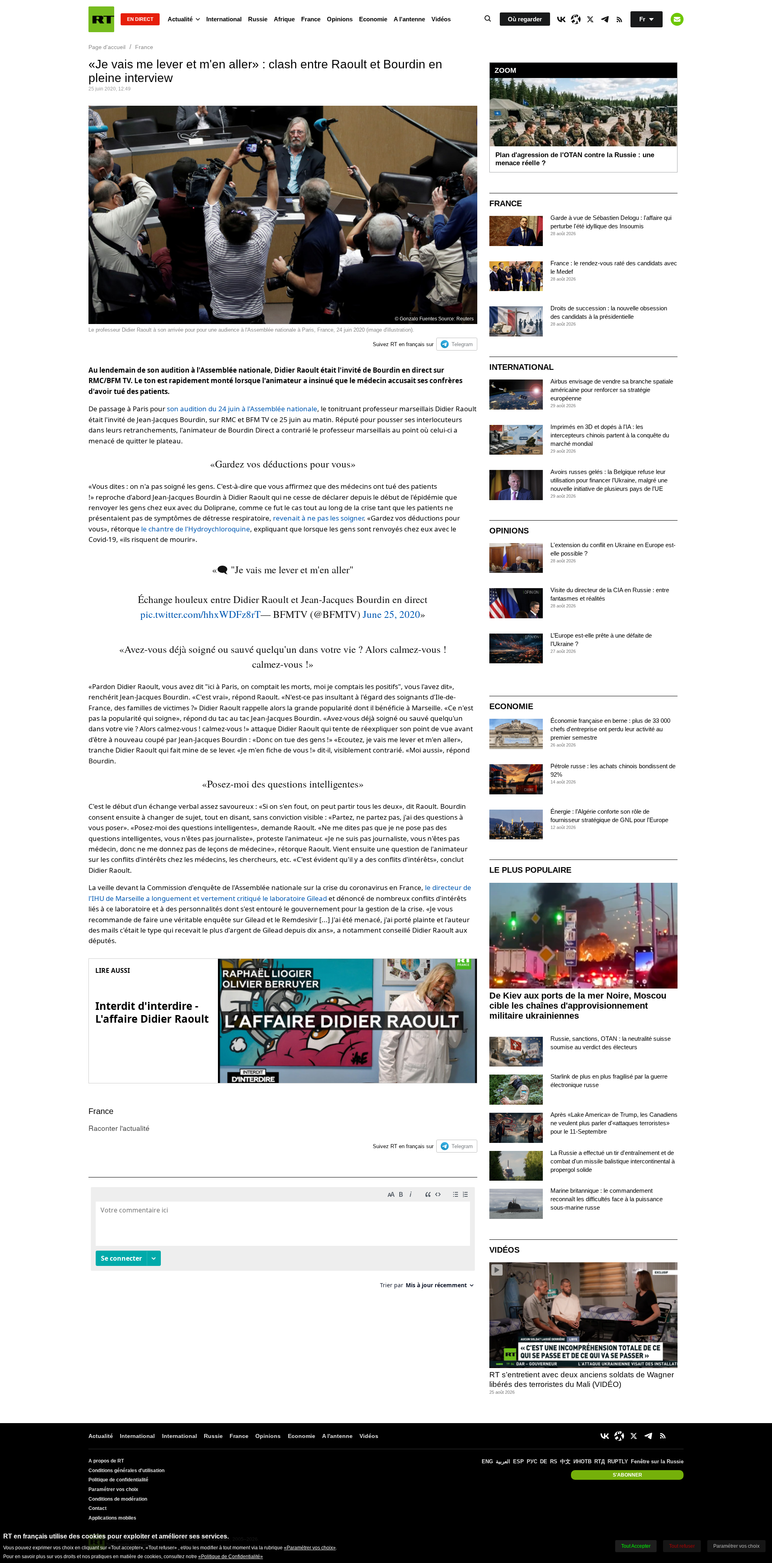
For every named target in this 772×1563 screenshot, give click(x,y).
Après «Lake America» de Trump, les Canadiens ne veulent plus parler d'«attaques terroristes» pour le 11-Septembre (614, 1123)
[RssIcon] (619, 19)
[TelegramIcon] (604, 19)
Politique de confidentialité (118, 1480)
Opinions (340, 19)
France (310, 19)
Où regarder (525, 19)
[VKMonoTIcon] (561, 19)
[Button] (677, 19)
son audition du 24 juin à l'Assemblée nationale (242, 408)
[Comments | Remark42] (282, 1240)
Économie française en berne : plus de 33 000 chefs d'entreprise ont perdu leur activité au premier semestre (610, 729)
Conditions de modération (117, 1499)
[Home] (101, 19)
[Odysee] (575, 19)
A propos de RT (106, 1461)
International (224, 19)
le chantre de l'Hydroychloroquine (195, 528)
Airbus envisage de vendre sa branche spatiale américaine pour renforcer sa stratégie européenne (611, 390)
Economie (373, 19)
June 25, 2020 (391, 614)
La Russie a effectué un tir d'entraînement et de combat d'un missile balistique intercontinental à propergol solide (612, 1161)
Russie (257, 19)
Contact (97, 1508)
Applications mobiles (112, 1518)
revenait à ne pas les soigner (318, 518)
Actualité (180, 19)
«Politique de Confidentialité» (230, 1556)
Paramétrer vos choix (113, 1489)
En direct (140, 19)
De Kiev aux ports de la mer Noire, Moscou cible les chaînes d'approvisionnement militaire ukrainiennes (577, 1006)
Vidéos (441, 19)
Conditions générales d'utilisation (126, 1470)
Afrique (284, 19)
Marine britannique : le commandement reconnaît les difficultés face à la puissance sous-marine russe (606, 1199)
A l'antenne (409, 19)
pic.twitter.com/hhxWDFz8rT (200, 614)
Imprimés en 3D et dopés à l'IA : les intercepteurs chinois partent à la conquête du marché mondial (609, 435)
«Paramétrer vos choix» (310, 1548)
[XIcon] (590, 19)
